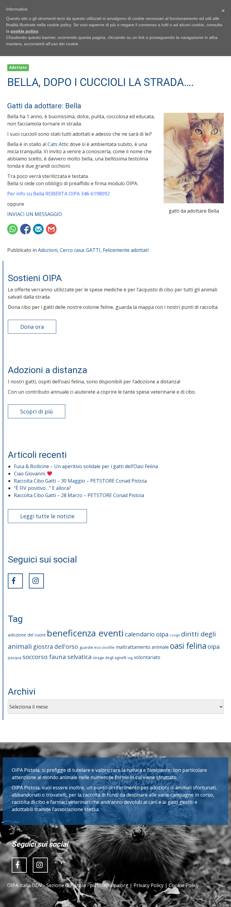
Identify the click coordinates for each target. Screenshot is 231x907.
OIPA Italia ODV (24, 885)
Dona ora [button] (32, 326)
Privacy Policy (149, 885)
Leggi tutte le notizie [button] (47, 516)
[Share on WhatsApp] (12, 229)
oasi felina (188, 645)
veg (130, 658)
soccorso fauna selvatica (57, 656)
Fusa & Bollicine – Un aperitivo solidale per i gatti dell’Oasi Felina (86, 466)
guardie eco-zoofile (97, 647)
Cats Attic (58, 144)
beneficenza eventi (85, 633)
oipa (214, 646)
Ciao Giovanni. (30, 473)
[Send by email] (38, 229)
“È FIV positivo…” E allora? (42, 488)
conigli (175, 635)
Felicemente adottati (126, 250)
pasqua (14, 657)
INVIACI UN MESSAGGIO (34, 214)
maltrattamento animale (142, 647)
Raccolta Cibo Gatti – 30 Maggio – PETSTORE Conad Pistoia (80, 480)
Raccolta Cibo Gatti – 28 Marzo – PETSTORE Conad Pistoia (79, 495)
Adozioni (47, 250)
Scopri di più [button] (36, 411)
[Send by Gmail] (51, 229)
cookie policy (24, 31)
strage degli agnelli (109, 657)
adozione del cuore (27, 635)
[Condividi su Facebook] (25, 229)
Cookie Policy (184, 885)
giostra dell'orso (55, 646)
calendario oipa (146, 634)
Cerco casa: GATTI (80, 250)
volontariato (147, 657)
